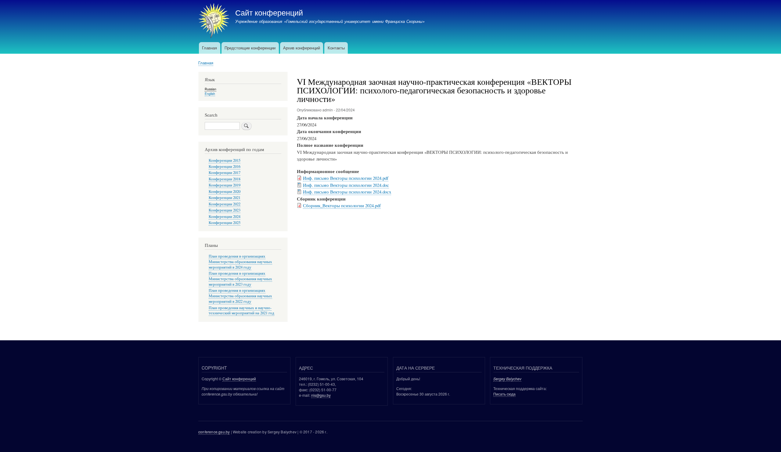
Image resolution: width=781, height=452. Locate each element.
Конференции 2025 (224, 222)
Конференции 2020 (224, 191)
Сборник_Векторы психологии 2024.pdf (342, 205)
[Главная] (214, 21)
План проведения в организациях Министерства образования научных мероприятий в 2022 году (240, 296)
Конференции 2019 (224, 185)
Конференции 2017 (224, 172)
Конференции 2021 (224, 197)
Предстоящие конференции (250, 48)
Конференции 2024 (224, 216)
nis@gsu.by (321, 395)
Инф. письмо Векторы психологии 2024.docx (347, 192)
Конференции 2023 (224, 210)
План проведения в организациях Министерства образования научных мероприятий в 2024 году (240, 262)
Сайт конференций (269, 12)
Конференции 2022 (224, 204)
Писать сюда (504, 393)
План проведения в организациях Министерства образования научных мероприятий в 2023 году (240, 279)
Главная (209, 48)
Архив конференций (301, 48)
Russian (210, 89)
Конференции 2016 (224, 166)
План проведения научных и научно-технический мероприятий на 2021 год (241, 310)
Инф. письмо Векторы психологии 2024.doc (346, 185)
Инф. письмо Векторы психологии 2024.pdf (345, 178)
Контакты (336, 48)
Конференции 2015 (224, 160)
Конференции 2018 (224, 179)
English (210, 93)
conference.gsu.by (214, 431)
